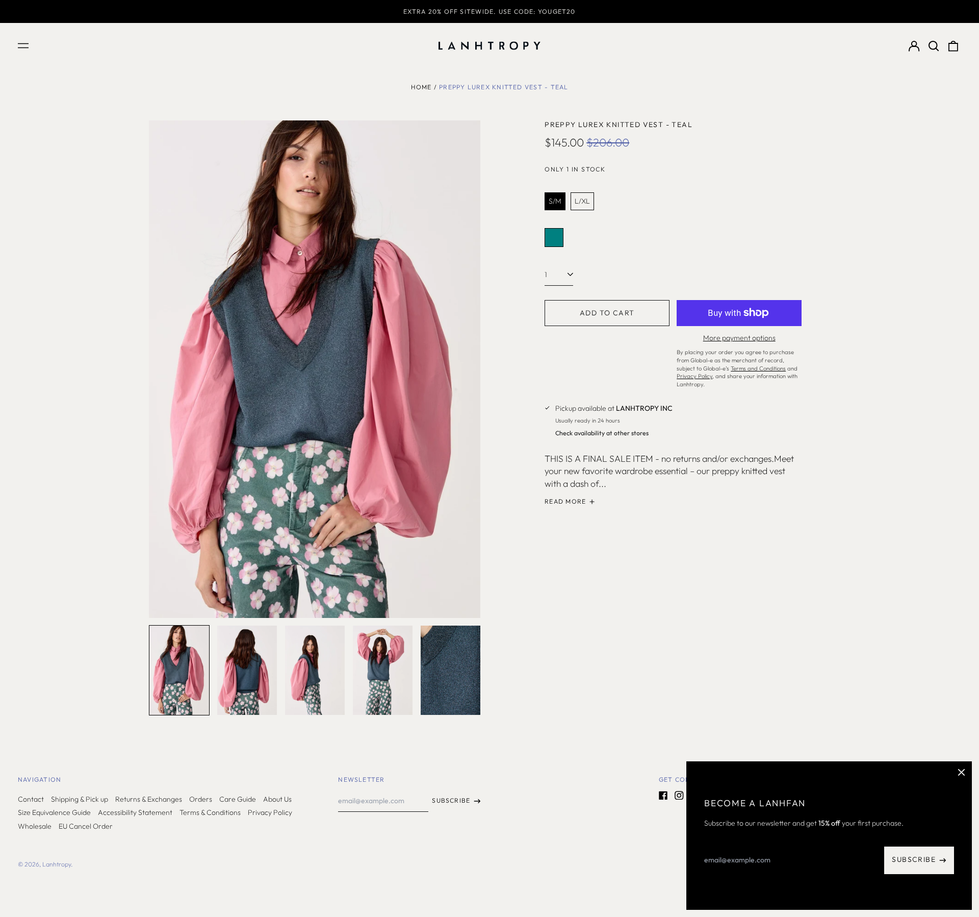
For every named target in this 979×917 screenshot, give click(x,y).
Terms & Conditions (210, 812)
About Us (277, 799)
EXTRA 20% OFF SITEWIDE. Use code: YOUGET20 (489, 11)
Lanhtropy (56, 864)
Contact (31, 799)
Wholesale (34, 826)
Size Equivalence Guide (54, 812)
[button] (933, 46)
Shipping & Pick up (79, 799)
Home (421, 87)
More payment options (739, 337)
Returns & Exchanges (148, 799)
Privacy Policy (270, 812)
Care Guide (237, 799)
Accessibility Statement (135, 812)
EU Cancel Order (86, 826)
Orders (200, 799)
